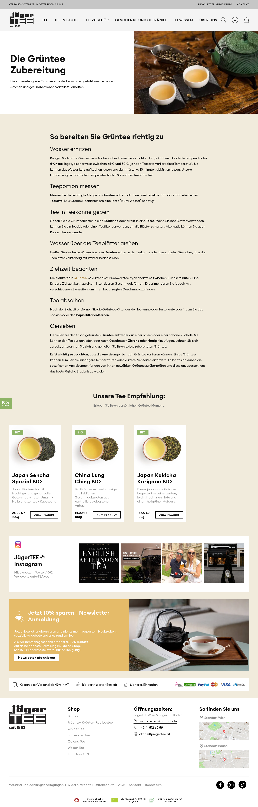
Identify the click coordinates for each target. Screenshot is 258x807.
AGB (121, 785)
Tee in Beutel (67, 20)
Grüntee (80, 278)
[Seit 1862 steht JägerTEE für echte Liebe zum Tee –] (224, 563)
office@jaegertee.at (154, 734)
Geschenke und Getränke (141, 20)
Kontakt (243, 4)
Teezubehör (97, 20)
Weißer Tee (76, 748)
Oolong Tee (76, 741)
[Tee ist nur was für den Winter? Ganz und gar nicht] (182, 563)
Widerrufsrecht (79, 785)
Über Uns (208, 20)
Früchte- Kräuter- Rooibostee (90, 722)
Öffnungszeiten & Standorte (155, 721)
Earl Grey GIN (78, 754)
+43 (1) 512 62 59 (151, 727)
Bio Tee (73, 716)
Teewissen (183, 20)
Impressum (153, 785)
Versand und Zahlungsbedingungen (36, 785)
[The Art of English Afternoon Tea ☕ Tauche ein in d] (99, 563)
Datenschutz (104, 785)
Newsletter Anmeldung (215, 4)
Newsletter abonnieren (36, 658)
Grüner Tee (76, 729)
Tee (45, 20)
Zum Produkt (44, 515)
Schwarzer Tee (79, 735)
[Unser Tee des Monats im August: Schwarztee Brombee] (140, 563)
